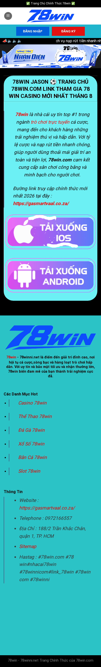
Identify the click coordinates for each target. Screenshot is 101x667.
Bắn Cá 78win (32, 457)
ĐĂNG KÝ (68, 31)
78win (11, 357)
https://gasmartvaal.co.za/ (47, 508)
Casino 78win (33, 403)
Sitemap (27, 546)
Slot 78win (29, 471)
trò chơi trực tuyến (50, 122)
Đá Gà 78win (31, 430)
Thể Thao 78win (35, 416)
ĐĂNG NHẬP (32, 31)
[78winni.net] (50, 16)
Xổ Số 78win (31, 444)
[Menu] (8, 16)
